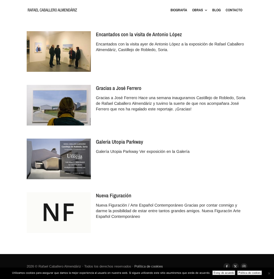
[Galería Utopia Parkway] (59, 159)
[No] (269, 273)
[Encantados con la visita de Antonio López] (59, 51)
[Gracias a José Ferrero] (59, 105)
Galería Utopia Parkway (119, 141)
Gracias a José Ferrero (118, 88)
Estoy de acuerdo (224, 272)
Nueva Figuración (113, 195)
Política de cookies (148, 266)
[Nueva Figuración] (59, 212)
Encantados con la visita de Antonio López (139, 34)
